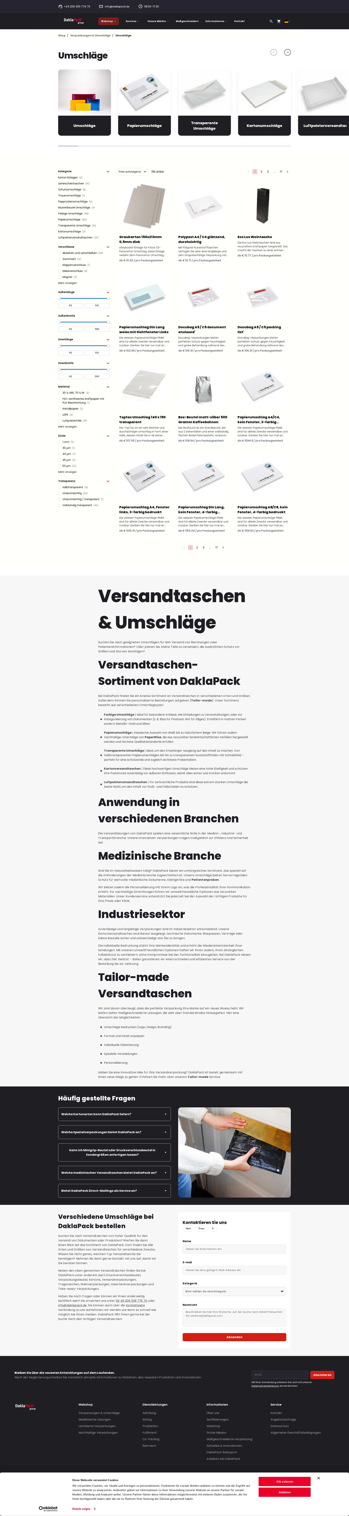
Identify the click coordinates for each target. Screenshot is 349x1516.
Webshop (107, 21)
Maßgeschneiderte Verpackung (229, 1439)
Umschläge (84, 125)
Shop (63, 35)
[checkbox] (83, 177)
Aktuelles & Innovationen (224, 1446)
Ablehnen (285, 1492)
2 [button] (261, 171)
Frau (201, 1228)
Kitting (147, 1419)
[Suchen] (271, 21)
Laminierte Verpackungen (97, 1426)
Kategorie (190, 1283)
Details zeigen (81, 1508)
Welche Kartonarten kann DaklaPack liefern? (96, 1114)
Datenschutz (279, 1426)
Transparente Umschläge (204, 125)
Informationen (214, 21)
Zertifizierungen (217, 1419)
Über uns (212, 1413)
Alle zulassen (284, 1481)
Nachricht (190, 1305)
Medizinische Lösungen (95, 1419)
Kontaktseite (135, 1305)
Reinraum (149, 1446)
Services (131, 21)
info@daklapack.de (117, 6)
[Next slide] (287, 52)
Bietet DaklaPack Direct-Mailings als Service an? (99, 1191)
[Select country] (287, 21)
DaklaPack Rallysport (221, 1452)
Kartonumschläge (264, 125)
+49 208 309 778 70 (77, 6)
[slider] (59, 298)
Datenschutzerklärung (265, 1386)
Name (187, 1241)
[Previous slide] (273, 52)
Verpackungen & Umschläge (91, 35)
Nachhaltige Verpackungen (98, 1433)
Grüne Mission (216, 1433)
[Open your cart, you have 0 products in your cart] (279, 21)
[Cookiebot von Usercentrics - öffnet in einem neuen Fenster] (48, 1509)
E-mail (187, 1262)
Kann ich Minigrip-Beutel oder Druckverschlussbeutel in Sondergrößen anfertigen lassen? (112, 1152)
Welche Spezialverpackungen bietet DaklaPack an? (101, 1132)
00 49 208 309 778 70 (131, 1301)
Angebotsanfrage (283, 1419)
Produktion (150, 1426)
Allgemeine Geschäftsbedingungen (295, 1433)
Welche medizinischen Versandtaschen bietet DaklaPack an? (109, 1173)
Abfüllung (149, 1413)
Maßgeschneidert (187, 21)
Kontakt (239, 21)
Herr (188, 1228)
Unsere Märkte (157, 21)
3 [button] (268, 171)
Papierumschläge (144, 125)
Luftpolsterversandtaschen (325, 125)
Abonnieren (322, 1375)
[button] (83, 171)
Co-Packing (151, 1439)
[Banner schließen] (318, 1478)
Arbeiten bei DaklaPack (223, 1459)
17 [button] (281, 171)
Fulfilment (150, 1433)
